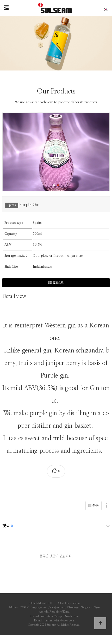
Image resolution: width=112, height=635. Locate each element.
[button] (54, 185)
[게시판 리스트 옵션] (106, 505)
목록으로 (58, 282)
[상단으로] (100, 623)
